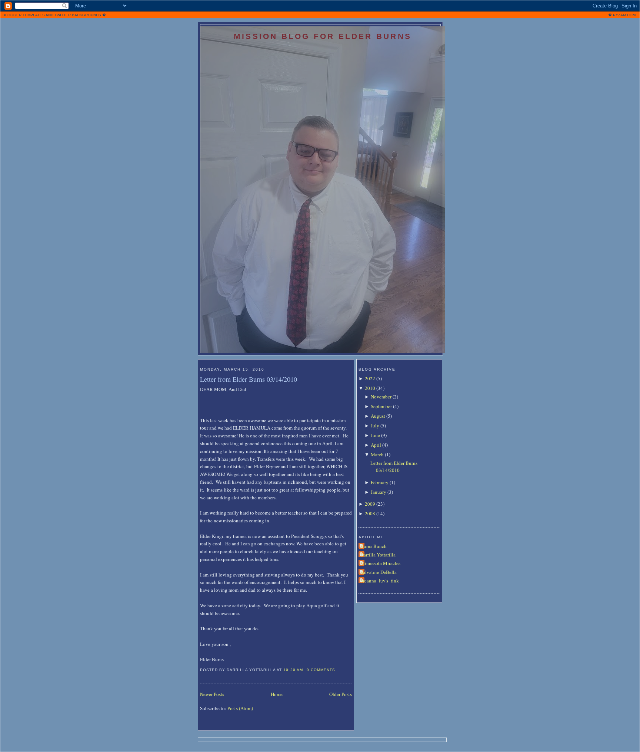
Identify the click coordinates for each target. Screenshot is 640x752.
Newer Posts (212, 694)
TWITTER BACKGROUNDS (77, 15)
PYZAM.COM (624, 15)
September (381, 406)
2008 (370, 513)
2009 (370, 503)
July (375, 425)
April (376, 444)
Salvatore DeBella (378, 572)
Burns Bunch (373, 546)
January (378, 492)
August (378, 416)
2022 (370, 378)
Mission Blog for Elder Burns (322, 36)
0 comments (321, 670)
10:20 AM (293, 670)
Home (277, 694)
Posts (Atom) (240, 708)
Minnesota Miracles (380, 563)
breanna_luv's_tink (379, 580)
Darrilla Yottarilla (378, 554)
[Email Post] (337, 670)
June (375, 435)
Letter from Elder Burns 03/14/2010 (248, 379)
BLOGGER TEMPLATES (24, 15)
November (381, 396)
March (377, 454)
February (380, 482)
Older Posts (340, 694)
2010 (370, 388)
